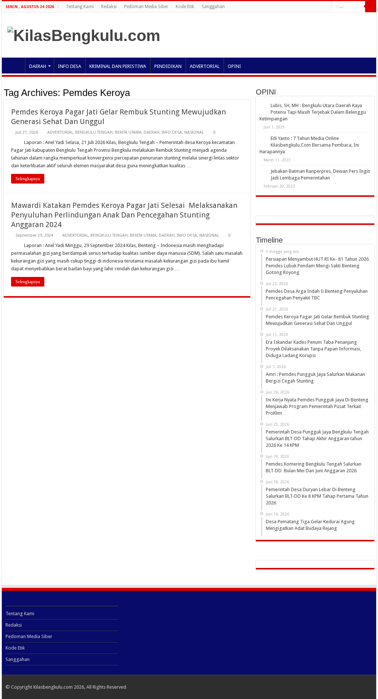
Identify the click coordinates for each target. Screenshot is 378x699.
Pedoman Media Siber (146, 6)
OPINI (234, 66)
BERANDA (15, 65)
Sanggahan (213, 6)
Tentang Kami (80, 6)
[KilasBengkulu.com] (83, 34)
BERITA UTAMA (128, 132)
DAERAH (37, 66)
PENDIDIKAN (168, 66)
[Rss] (326, 7)
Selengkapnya (28, 178)
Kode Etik (185, 6)
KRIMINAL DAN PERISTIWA (117, 66)
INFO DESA (69, 66)
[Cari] (370, 6)
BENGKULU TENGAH (94, 132)
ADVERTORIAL (205, 66)
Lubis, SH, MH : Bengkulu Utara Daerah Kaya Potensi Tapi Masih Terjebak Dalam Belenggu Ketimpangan (313, 112)
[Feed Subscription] (248, 92)
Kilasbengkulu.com (53, 687)
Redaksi (109, 6)
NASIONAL (194, 132)
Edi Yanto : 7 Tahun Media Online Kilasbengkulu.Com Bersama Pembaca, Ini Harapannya (309, 145)
